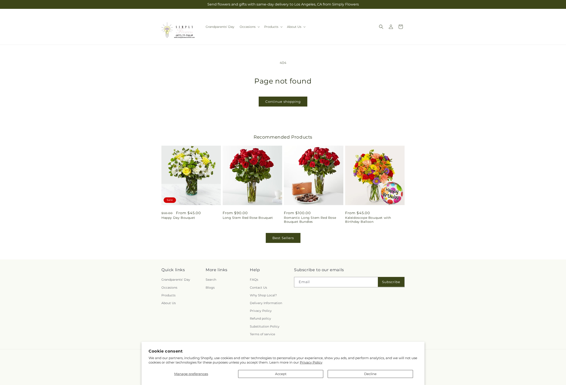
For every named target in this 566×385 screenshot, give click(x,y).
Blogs (210, 288)
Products (168, 295)
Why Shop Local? (263, 295)
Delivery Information (266, 303)
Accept (281, 374)
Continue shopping (283, 101)
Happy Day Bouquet (178, 218)
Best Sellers (283, 238)
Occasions (169, 288)
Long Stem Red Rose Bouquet (248, 218)
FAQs (254, 280)
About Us (168, 303)
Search (211, 280)
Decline (370, 374)
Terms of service (262, 334)
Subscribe (391, 282)
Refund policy (260, 319)
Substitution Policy (264, 326)
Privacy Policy (311, 362)
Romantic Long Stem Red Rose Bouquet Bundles (310, 220)
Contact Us (258, 288)
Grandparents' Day (175, 280)
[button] (249, 26)
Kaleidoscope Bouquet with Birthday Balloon (368, 220)
